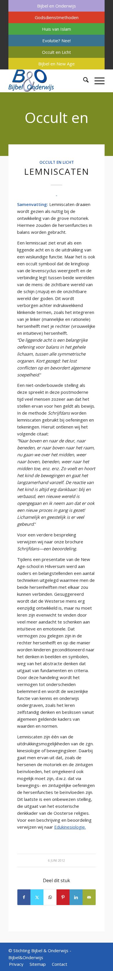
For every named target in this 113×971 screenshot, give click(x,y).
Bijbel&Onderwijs (25, 957)
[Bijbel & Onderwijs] (46, 80)
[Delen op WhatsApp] (50, 897)
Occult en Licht (56, 52)
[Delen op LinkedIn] (76, 897)
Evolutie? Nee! (56, 40)
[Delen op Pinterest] (63, 897)
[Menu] (97, 80)
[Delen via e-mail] (89, 897)
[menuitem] (56, 6)
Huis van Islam (56, 29)
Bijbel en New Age (56, 64)
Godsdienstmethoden (57, 17)
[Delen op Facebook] (23, 897)
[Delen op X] (36, 897)
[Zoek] (83, 80)
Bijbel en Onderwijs (56, 6)
